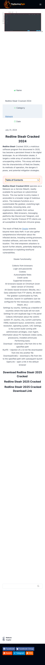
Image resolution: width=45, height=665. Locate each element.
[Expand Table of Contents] (38, 180)
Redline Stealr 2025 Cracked (22, 381)
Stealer (25, 229)
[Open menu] (40, 4)
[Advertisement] (22, 55)
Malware (9, 116)
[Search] (38, 586)
